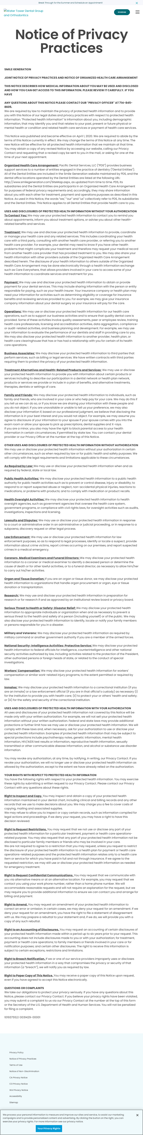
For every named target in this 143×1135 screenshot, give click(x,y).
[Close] (137, 1115)
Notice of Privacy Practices (22, 1058)
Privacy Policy (16, 1052)
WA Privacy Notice (18, 1090)
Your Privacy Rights (48, 1128)
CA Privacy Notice (18, 1077)
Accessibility (15, 1096)
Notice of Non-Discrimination (24, 1071)
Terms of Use (15, 1064)
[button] (138, 12)
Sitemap (13, 1102)
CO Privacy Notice (18, 1083)
